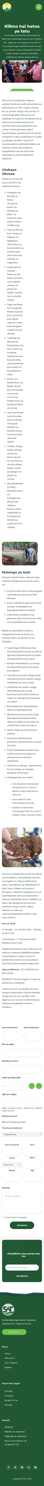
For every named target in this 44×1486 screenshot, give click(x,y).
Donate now (14, 1332)
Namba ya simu (10, 1061)
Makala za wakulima (15, 1431)
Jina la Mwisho (31, 1027)
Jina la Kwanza (10, 1027)
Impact (8, 1367)
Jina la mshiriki (12, 1145)
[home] (8, 7)
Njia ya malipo (9, 1094)
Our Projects (11, 1362)
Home (8, 1353)
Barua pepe (8, 1044)
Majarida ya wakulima (15, 1436)
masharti (23, 1217)
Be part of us (11, 1400)
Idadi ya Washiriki (11, 1077)
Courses (9, 1395)
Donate (8, 1404)
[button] (38, 7)
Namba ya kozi (9, 1116)
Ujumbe (6, 1188)
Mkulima (9, 1427)
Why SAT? (10, 1358)
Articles (8, 1391)
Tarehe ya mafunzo (12, 1128)
